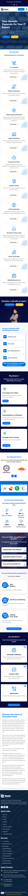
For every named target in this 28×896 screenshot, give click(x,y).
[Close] (24, 433)
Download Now (14, 460)
